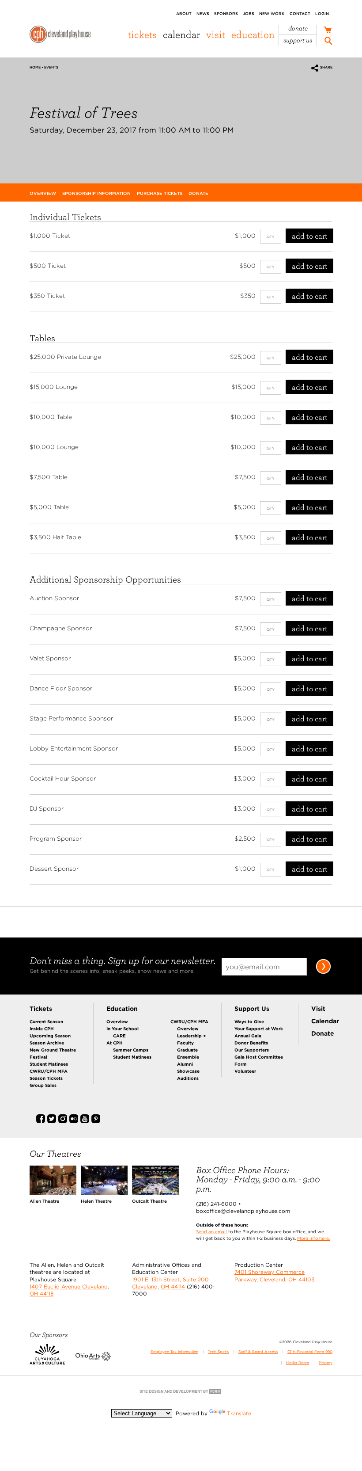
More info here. (313, 1238)
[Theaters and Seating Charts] (53, 1193)
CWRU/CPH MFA (49, 1071)
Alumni (185, 1064)
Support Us (297, 40)
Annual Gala (247, 1035)
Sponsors (226, 13)
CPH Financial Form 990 (309, 1351)
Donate (298, 28)
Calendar (181, 34)
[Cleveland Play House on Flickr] (73, 1121)
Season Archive (47, 1042)
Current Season (46, 1021)
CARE (119, 1035)
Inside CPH (42, 1028)
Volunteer (245, 1071)
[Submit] (323, 972)
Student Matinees (49, 1064)
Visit (215, 34)
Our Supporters (251, 1049)
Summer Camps (130, 1049)
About (184, 13)
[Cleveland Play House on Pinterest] (95, 1121)
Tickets (142, 34)
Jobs (248, 13)
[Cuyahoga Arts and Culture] (47, 1359)
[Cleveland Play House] (60, 36)
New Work (272, 13)
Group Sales (43, 1085)
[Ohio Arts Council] (93, 1359)
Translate (239, 1413)
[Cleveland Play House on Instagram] (62, 1121)
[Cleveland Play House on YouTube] (84, 1121)
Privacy (325, 1362)
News (202, 13)
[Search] (328, 42)
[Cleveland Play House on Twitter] (51, 1121)
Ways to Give (249, 1021)
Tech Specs (218, 1351)
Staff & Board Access (258, 1351)
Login (322, 13)
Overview (117, 1021)
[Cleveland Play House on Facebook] (40, 1121)
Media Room (297, 1362)
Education (253, 34)
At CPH (114, 1042)
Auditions (188, 1078)
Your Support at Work (258, 1028)
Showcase (188, 1071)
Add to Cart (310, 235)
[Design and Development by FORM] (181, 1393)
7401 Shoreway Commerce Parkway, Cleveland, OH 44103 (274, 1275)
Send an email (211, 1231)
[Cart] (327, 30)
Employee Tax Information (174, 1351)
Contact (300, 13)
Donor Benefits (251, 1042)
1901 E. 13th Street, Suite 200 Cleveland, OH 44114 (170, 1283)
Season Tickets (46, 1078)
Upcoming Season (50, 1035)
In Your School (122, 1028)
